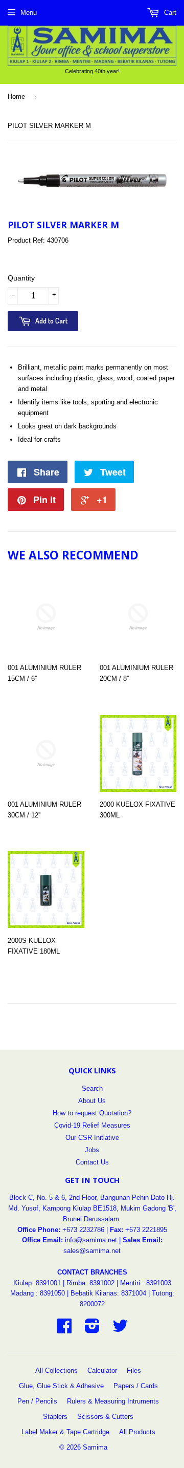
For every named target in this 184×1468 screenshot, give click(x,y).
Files (134, 1370)
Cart (169, 12)
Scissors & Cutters (105, 1416)
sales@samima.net (92, 1251)
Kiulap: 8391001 (38, 1283)
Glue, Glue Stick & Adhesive (61, 1386)
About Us (92, 1101)
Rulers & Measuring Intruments (113, 1401)
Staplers (55, 1416)
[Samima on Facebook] (64, 1329)
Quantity (21, 278)
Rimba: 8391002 (90, 1283)
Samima (95, 1447)
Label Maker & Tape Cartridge (65, 1432)
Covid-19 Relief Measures (92, 1125)
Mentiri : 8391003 (145, 1283)
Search (92, 1088)
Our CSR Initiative (92, 1137)
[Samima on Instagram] (92, 1329)
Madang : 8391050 (37, 1293)
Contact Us (92, 1162)
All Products (137, 1432)
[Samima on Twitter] (120, 1329)
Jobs (92, 1150)
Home (16, 96)
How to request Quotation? (92, 1113)
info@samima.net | (94, 1240)
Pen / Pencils (37, 1401)
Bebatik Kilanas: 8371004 (109, 1293)
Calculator (102, 1370)
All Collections (56, 1370)
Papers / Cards (135, 1386)
